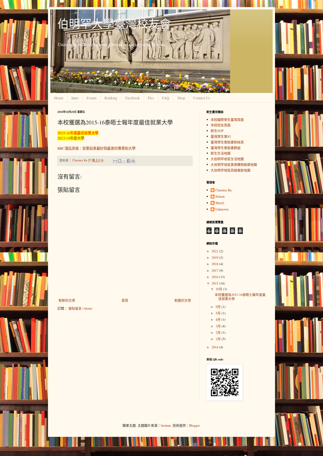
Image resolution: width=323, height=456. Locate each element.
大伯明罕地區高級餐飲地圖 (230, 170)
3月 (219, 326)
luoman (166, 425)
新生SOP (217, 130)
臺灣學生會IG (221, 136)
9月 (219, 306)
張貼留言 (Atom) (80, 308)
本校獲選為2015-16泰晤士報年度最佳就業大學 (240, 296)
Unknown (221, 209)
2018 (215, 264)
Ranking (111, 97)
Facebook (132, 97)
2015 (215, 283)
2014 (215, 347)
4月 (219, 319)
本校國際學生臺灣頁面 (227, 119)
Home (58, 97)
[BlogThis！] (119, 160)
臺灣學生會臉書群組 (225, 147)
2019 (215, 257)
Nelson (220, 197)
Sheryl (219, 203)
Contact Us (201, 97)
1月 (219, 339)
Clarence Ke (223, 190)
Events (91, 97)
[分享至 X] (124, 160)
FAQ (165, 97)
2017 (215, 270)
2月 (219, 332)
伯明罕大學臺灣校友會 (114, 23)
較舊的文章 (183, 300)
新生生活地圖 (221, 153)
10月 (219, 289)
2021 (215, 251)
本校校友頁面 (221, 125)
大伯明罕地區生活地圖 (227, 159)
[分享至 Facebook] (128, 160)
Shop (181, 97)
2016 (215, 277)
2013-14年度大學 (70, 138)
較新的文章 (67, 300)
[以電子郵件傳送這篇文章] (115, 160)
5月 (219, 313)
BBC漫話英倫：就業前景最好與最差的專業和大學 (96, 148)
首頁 (125, 300)
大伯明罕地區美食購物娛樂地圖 (234, 164)
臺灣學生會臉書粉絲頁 (227, 142)
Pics (151, 97)
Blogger (194, 425)
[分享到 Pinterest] (133, 160)
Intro (75, 97)
